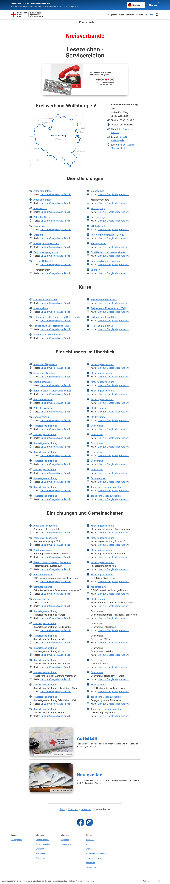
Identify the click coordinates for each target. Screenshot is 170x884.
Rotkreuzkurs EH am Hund (47, 334)
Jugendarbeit (97, 190)
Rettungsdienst (98, 243)
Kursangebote (40, 308)
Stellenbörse (41, 853)
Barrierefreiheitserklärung (96, 853)
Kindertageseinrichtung (45, 425)
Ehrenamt (38, 234)
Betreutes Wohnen (43, 399)
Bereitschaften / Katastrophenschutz (52, 390)
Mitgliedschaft (98, 226)
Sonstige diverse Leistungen (105, 261)
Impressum (90, 862)
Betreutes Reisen (42, 217)
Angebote (112, 14)
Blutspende (39, 226)
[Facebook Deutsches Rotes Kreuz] (80, 822)
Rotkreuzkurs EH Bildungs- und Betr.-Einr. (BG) (57, 317)
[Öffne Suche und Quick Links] (157, 15)
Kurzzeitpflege (98, 208)
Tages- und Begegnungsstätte (106, 487)
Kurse (121, 14)
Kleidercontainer (99, 408)
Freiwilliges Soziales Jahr (46, 243)
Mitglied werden (42, 839)
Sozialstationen (98, 478)
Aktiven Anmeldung (44, 844)
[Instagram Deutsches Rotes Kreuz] (89, 822)
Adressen (87, 738)
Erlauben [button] (161, 881)
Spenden (95, 269)
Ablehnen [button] (147, 881)
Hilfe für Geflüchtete (43, 261)
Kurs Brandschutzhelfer (45, 299)
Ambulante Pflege (42, 190)
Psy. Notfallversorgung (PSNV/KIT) (109, 234)
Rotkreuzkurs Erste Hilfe (103, 317)
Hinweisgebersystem (94, 858)
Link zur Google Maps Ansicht (122, 146)
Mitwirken (130, 14)
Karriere (139, 14)
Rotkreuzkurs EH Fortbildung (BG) (51, 325)
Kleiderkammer (98, 416)
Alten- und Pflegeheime (45, 364)
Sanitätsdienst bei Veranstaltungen (108, 252)
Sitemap (89, 848)
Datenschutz (91, 867)
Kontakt (89, 844)
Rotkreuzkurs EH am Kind (104, 299)
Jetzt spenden (16, 839)
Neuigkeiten (90, 774)
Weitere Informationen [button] (85, 881)
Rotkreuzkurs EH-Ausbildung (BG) (108, 308)
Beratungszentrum (42, 381)
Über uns (149, 14)
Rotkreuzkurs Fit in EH (102, 325)
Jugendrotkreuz (41, 416)
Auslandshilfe (40, 208)
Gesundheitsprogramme (45, 252)
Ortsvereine (97, 425)
